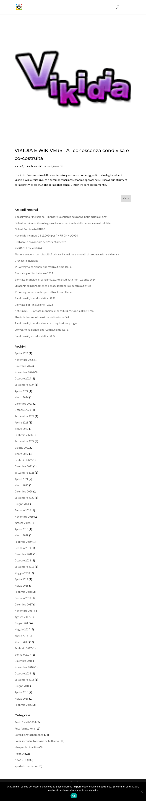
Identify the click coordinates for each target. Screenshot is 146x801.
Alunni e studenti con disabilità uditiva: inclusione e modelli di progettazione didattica (67, 254)
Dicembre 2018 (24, 554)
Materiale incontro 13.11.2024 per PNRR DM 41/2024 (46, 235)
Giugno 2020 (22, 504)
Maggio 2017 (22, 629)
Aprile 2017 (21, 636)
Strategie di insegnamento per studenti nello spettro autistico (53, 285)
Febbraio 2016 (23, 705)
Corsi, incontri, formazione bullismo (37, 741)
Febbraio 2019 (23, 541)
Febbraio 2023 (23, 435)
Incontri (48, 166)
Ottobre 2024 (23, 378)
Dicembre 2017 (24, 604)
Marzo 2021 (21, 485)
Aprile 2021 (21, 479)
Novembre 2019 (24, 516)
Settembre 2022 (24, 441)
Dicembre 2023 (24, 403)
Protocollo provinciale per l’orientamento (40, 242)
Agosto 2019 (22, 523)
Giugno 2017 (22, 623)
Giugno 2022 (22, 447)
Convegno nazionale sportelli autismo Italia (42, 329)
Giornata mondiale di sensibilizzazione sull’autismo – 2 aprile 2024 (55, 279)
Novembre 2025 (24, 359)
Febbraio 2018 (23, 592)
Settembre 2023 (24, 416)
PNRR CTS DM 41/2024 (28, 248)
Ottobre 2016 (23, 673)
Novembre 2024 (24, 372)
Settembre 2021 (24, 472)
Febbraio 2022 (23, 460)
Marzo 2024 (21, 397)
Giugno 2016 (22, 686)
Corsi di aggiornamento (29, 734)
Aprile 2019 (21, 529)
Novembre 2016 (24, 667)
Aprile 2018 (21, 579)
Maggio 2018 (22, 573)
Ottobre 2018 (23, 560)
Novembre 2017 (24, 610)
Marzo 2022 (21, 454)
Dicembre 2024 (24, 366)
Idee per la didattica (27, 747)
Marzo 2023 (21, 428)
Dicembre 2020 (24, 491)
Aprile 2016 (21, 692)
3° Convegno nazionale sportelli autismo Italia (43, 267)
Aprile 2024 (21, 391)
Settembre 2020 (24, 497)
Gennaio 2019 (23, 548)
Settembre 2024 (24, 384)
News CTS (58, 166)
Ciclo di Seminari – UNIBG (30, 229)
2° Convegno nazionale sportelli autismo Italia (43, 292)
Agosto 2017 (22, 617)
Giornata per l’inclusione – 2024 (34, 273)
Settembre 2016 (24, 679)
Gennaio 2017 (23, 654)
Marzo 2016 (21, 698)
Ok (73, 795)
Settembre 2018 (24, 566)
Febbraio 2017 (23, 648)
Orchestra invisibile (26, 260)
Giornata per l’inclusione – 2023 (34, 304)
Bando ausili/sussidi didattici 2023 (35, 298)
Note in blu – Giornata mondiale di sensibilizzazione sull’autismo (54, 311)
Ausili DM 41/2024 (25, 722)
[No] (141, 791)
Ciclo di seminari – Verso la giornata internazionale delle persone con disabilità (63, 223)
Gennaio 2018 (23, 598)
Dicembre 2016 (24, 661)
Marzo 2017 (21, 642)
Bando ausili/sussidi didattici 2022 (35, 336)
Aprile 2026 (21, 353)
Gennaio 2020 (23, 510)
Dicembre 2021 (24, 466)
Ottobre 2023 (23, 410)
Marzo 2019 (21, 535)
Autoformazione (25, 728)
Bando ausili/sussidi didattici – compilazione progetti (47, 323)
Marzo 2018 (21, 585)
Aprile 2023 (21, 422)
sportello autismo (26, 766)
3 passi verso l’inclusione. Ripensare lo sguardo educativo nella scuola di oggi (61, 217)
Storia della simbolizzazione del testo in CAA (42, 317)
